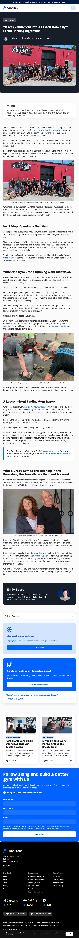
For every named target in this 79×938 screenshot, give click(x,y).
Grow (5, 880)
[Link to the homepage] (10, 7)
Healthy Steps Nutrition (38, 556)
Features (6, 889)
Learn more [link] (9, 935)
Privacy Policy (58, 886)
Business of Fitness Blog (37, 876)
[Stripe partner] (15, 914)
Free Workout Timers (36, 889)
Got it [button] (69, 934)
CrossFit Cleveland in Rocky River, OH (49, 130)
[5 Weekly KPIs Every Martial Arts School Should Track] (57, 739)
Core (5, 876)
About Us (56, 876)
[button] (73, 7)
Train (5, 883)
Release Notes (33, 886)
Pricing (5, 886)
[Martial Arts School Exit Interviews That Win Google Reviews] (20, 739)
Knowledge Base (34, 883)
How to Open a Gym (35, 892)
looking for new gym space (35, 407)
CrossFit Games (9, 258)
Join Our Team (58, 880)
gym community (59, 326)
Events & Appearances (36, 880)
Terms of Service (59, 883)
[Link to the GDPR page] (40, 914)
